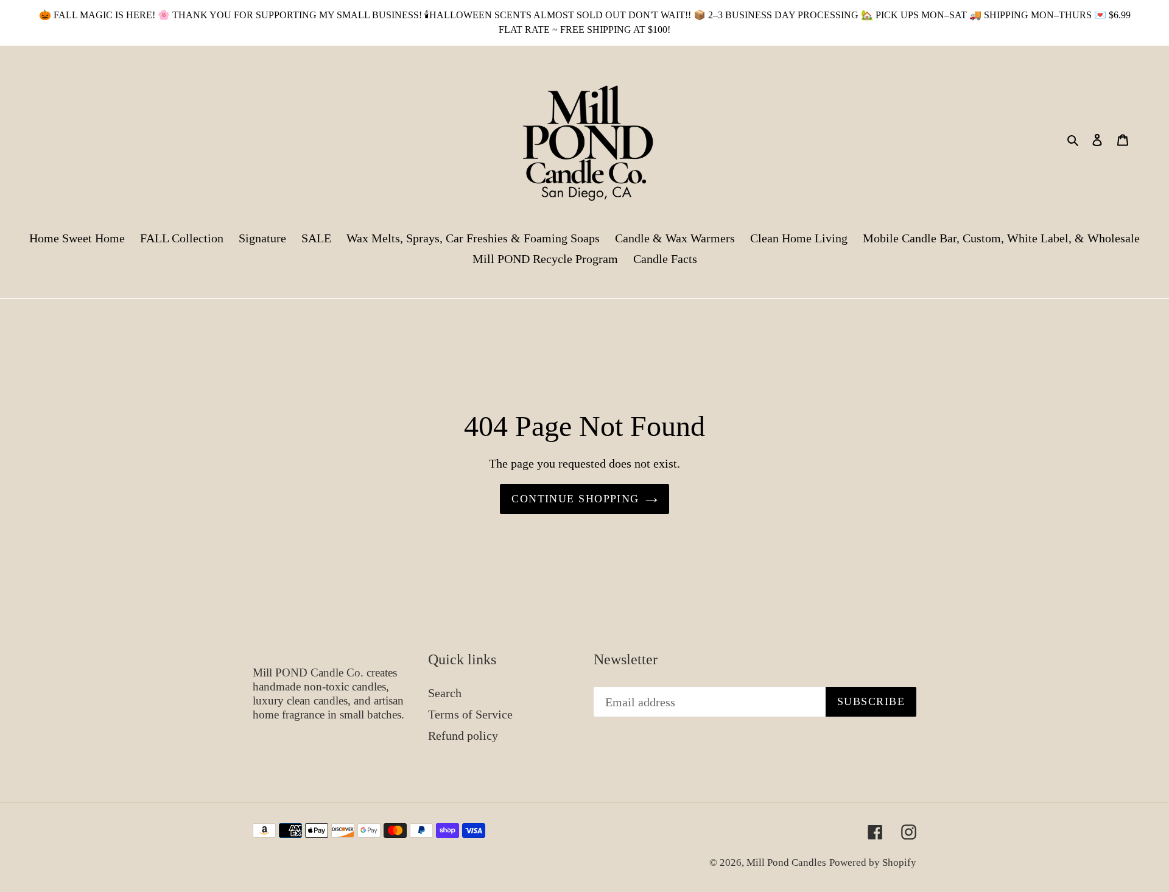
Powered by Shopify (872, 862)
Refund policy (463, 735)
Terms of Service (470, 714)
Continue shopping (575, 499)
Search (445, 693)
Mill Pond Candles (786, 862)
